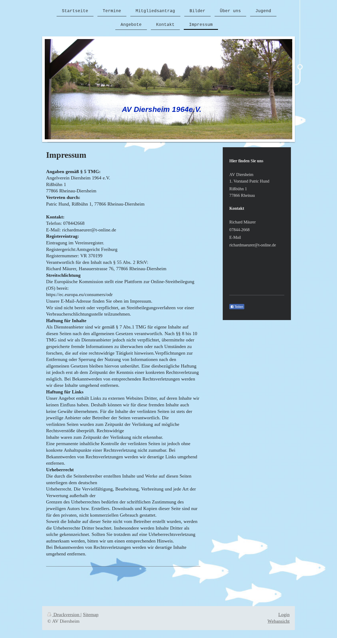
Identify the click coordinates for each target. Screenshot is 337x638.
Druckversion (66, 614)
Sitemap (90, 614)
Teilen (238, 307)
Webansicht (278, 621)
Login (284, 614)
